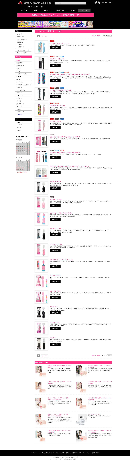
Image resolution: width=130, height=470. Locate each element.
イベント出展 (54, 452)
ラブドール (19, 87)
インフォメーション (35, 452)
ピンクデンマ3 (54, 322)
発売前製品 (19, 63)
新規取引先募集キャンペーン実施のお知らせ (55, 15)
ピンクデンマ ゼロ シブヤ (57, 105)
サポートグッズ (20, 90)
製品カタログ (45, 452)
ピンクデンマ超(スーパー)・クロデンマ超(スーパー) (65, 152)
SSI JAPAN (20, 122)
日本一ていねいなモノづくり (35, 6)
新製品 (18, 60)
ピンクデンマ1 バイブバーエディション (61, 260)
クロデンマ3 (53, 306)
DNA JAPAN (20, 127)
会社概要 (61, 452)
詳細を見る (55, 48)
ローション (19, 95)
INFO (35, 10)
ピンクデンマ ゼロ (55, 121)
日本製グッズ (20, 111)
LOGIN (84, 10)
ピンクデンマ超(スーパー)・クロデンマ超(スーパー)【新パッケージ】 (70, 74)
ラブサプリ (19, 98)
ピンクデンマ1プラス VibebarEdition (61, 213)
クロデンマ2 (53, 338)
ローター (18, 76)
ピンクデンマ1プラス (56, 244)
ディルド (18, 101)
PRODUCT (23, 10)
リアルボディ (20, 36)
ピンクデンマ (20, 34)
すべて (18, 68)
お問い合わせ (95, 452)
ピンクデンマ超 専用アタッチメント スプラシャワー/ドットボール (69, 166)
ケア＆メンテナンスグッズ (23, 84)
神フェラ (21, 44)
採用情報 (75, 452)
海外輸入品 (19, 114)
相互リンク (68, 452)
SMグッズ (19, 106)
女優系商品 (20, 42)
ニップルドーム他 (21, 73)
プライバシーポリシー (85, 452)
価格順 (94, 35)
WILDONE (19, 125)
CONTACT (72, 10)
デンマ (18, 71)
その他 (18, 109)
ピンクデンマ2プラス (56, 199)
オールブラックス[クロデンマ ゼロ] (60, 90)
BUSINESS (47, 10)
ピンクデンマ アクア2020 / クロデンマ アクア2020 (65, 137)
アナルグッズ (20, 103)
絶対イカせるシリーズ (23, 50)
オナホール (19, 82)
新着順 (98, 35)
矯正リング (19, 92)
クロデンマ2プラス (55, 181)
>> (46, 36)
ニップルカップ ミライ (95, 414)
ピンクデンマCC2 (55, 275)
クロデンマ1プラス (55, 228)
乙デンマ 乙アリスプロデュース (59, 43)
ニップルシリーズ (21, 39)
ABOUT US (60, 10)
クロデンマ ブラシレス (57, 59)
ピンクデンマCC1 (55, 291)
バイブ (18, 79)
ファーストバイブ (21, 52)
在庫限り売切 (20, 65)
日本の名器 (22, 46)
